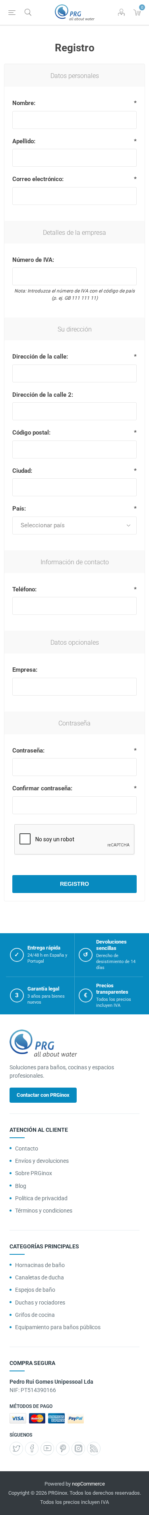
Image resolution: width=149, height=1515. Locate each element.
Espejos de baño (35, 1290)
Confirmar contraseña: (42, 788)
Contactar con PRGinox (43, 1095)
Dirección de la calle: (40, 356)
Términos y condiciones (43, 1210)
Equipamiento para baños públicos (58, 1327)
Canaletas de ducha (39, 1277)
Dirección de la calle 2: (42, 394)
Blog (20, 1186)
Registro (74, 884)
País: (19, 508)
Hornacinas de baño (40, 1265)
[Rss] (94, 1448)
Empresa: (24, 669)
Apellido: (23, 141)
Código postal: (31, 432)
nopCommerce (88, 1484)
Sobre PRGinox (33, 1173)
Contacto (26, 1148)
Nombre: (23, 103)
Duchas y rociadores (40, 1302)
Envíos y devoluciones (42, 1161)
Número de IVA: (33, 259)
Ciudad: (22, 470)
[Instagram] (78, 1448)
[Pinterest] (63, 1448)
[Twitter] (16, 1448)
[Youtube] (47, 1448)
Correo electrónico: (38, 179)
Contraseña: (28, 750)
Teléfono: (24, 589)
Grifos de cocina (35, 1315)
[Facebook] (32, 1448)
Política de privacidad (41, 1198)
